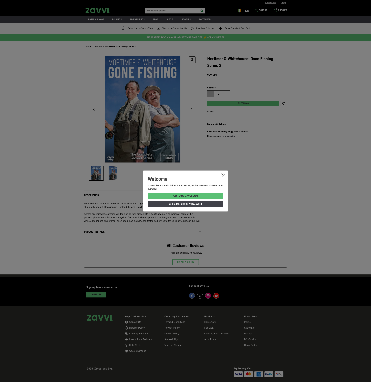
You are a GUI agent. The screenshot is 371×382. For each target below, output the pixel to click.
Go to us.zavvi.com (185, 196)
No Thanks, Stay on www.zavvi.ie (185, 204)
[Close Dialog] (222, 174)
